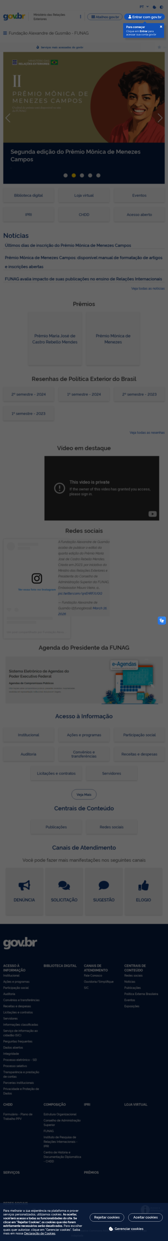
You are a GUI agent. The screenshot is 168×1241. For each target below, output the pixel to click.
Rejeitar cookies (107, 1217)
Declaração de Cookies (39, 1233)
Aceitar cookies (145, 1217)
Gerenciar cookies (129, 1228)
